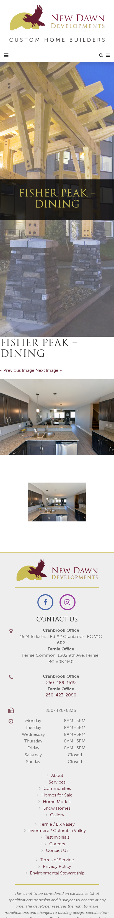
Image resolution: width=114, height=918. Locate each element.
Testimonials (57, 837)
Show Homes (57, 808)
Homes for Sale (57, 795)
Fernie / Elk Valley (57, 824)
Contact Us (57, 850)
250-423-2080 (61, 695)
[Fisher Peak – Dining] (57, 417)
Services (57, 782)
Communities (57, 788)
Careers (57, 843)
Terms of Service (57, 859)
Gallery (57, 814)
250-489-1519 (61, 682)
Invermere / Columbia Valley (57, 830)
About (57, 775)
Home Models (57, 801)
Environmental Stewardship (57, 873)
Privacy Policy (57, 866)
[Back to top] (98, 902)
